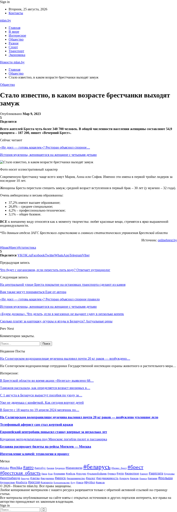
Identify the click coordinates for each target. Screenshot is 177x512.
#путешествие (7, 482)
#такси (79, 482)
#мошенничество (76, 478)
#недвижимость (107, 478)
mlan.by (5, 20)
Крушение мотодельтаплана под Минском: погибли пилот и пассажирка (53, 439)
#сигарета (47, 482)
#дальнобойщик (97, 473)
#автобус (40, 468)
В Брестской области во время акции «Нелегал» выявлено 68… (47, 380)
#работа (21, 482)
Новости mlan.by (12, 62)
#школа (100, 482)
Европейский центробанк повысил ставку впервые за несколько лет (53, 432)
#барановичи (74, 468)
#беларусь (97, 466)
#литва (35, 478)
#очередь (124, 478)
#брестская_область (20, 473)
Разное (14, 43)
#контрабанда (10, 478)
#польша (165, 478)
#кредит (25, 478)
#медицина (47, 478)
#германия (59, 473)
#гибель (70, 473)
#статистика (27, 247)
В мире (14, 31)
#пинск (143, 478)
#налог (90, 478)
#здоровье (169, 473)
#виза (44, 473)
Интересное (17, 35)
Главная (14, 28)
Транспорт (16, 51)
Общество (16, 39)
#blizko (4, 468)
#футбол (89, 482)
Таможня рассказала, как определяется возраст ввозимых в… (45, 388)
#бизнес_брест (119, 468)
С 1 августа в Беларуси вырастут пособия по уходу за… (41, 395)
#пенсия (134, 478)
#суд (73, 482)
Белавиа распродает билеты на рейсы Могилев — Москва (45, 446)
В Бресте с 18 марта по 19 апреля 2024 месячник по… (39, 410)
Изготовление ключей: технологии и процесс (34, 454)
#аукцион (60, 468)
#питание (152, 478)
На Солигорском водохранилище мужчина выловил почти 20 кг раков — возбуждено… (65, 358)
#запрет (144, 473)
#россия (34, 482)
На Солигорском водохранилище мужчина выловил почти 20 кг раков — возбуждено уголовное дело (79, 417)
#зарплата (156, 473)
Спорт (13, 47)
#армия (50, 468)
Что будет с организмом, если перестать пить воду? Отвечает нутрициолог (55, 270)
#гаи (50, 473)
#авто (28, 467)
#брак (4, 247)
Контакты (16, 13)
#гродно (81, 473)
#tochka (16, 467)
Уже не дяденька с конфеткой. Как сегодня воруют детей (42, 402)
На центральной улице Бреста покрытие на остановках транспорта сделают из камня (62, 284)
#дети (120, 473)
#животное (132, 473)
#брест (13, 247)
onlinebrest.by (167, 240)
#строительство (62, 482)
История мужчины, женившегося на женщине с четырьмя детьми (48, 155)
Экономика (17, 55)
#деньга (111, 473)
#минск (60, 478)
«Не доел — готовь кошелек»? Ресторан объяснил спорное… (45, 147)
